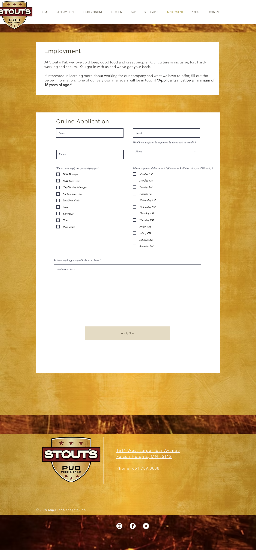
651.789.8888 (145, 468)
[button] (116, 12)
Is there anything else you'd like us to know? (77, 260)
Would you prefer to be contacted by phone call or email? (163, 142)
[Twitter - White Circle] (146, 526)
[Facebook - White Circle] (133, 526)
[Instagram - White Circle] (119, 526)
